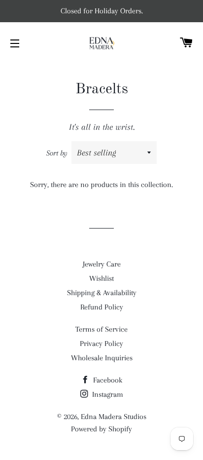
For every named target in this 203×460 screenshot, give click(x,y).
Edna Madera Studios (113, 416)
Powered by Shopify (101, 428)
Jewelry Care (102, 264)
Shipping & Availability (101, 292)
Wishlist (101, 278)
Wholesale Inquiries (102, 357)
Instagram (106, 394)
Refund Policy (101, 307)
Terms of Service (101, 329)
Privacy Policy (101, 343)
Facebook (106, 380)
